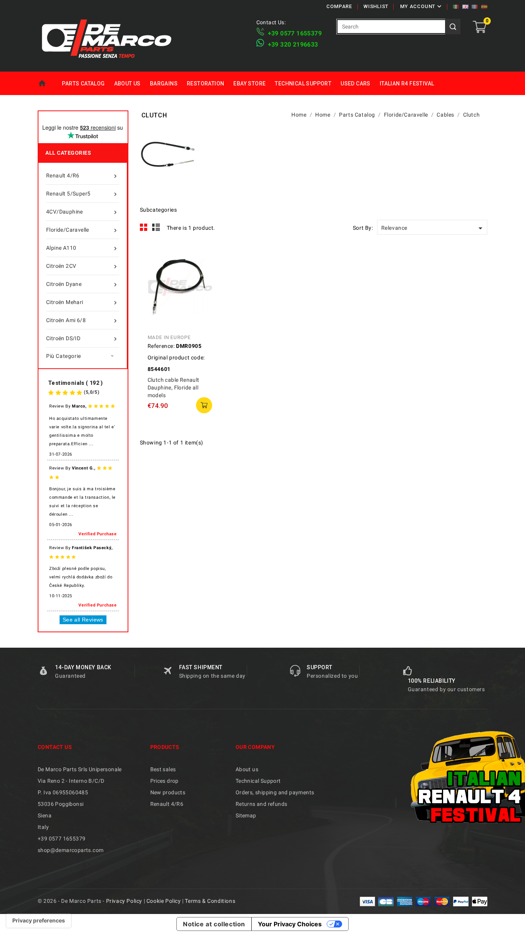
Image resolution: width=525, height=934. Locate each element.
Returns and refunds (261, 804)
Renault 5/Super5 (82, 194)
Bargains (164, 83)
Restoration (205, 83)
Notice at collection (214, 924)
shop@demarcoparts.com (70, 850)
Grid (144, 227)
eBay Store (249, 83)
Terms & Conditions (210, 901)
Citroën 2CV (82, 266)
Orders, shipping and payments (275, 792)
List (156, 227)
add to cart (204, 405)
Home (47, 83)
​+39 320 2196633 (293, 44)
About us (127, 83)
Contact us (55, 747)
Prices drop (164, 781)
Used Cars (355, 83)
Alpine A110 (82, 248)
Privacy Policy (124, 901)
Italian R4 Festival (407, 83)
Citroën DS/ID (82, 339)
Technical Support (303, 83)
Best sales (163, 769)
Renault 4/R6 (82, 176)
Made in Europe (169, 337)
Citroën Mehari (82, 302)
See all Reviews (83, 620)
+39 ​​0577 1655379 (295, 33)
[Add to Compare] (206, 274)
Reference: (161, 346)
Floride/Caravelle (82, 230)
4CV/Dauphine (82, 212)
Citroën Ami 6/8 (82, 320)
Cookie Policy (163, 901)
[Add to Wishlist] (206, 292)
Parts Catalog (83, 83)
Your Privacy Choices (290, 924)
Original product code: (176, 357)
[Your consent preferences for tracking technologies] (38, 920)
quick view (206, 257)
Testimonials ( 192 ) (75, 383)
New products (168, 792)
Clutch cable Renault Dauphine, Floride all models (173, 387)
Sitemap (246, 815)
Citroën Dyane (82, 284)
